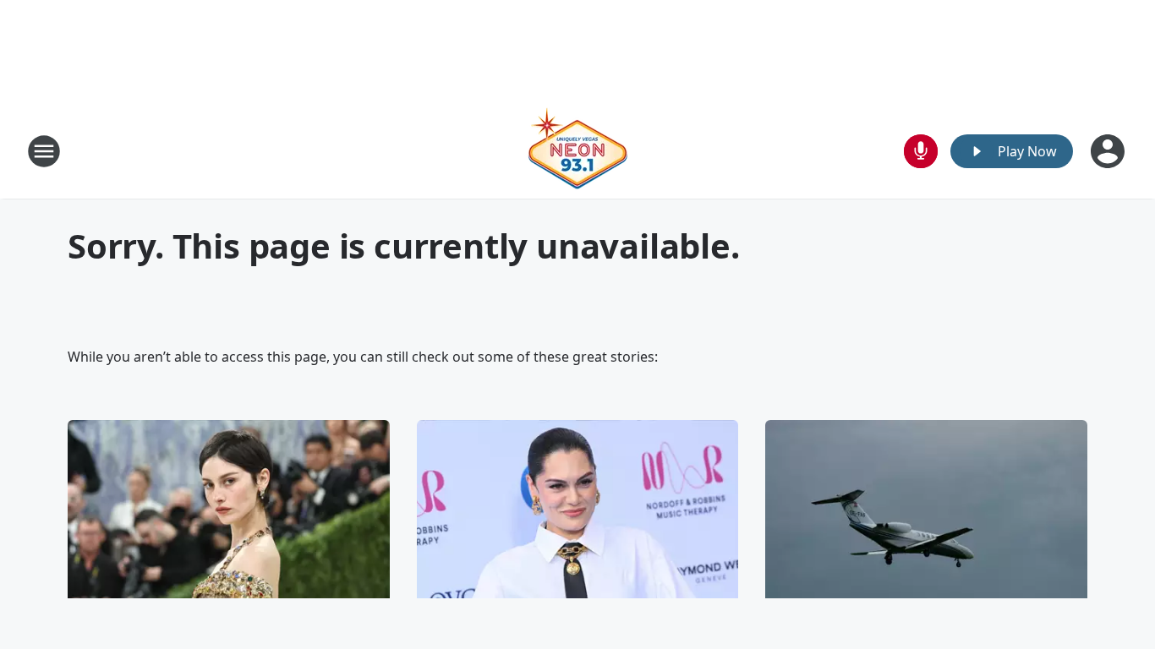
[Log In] (1109, 151)
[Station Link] (577, 150)
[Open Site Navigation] (44, 151)
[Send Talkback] (921, 151)
